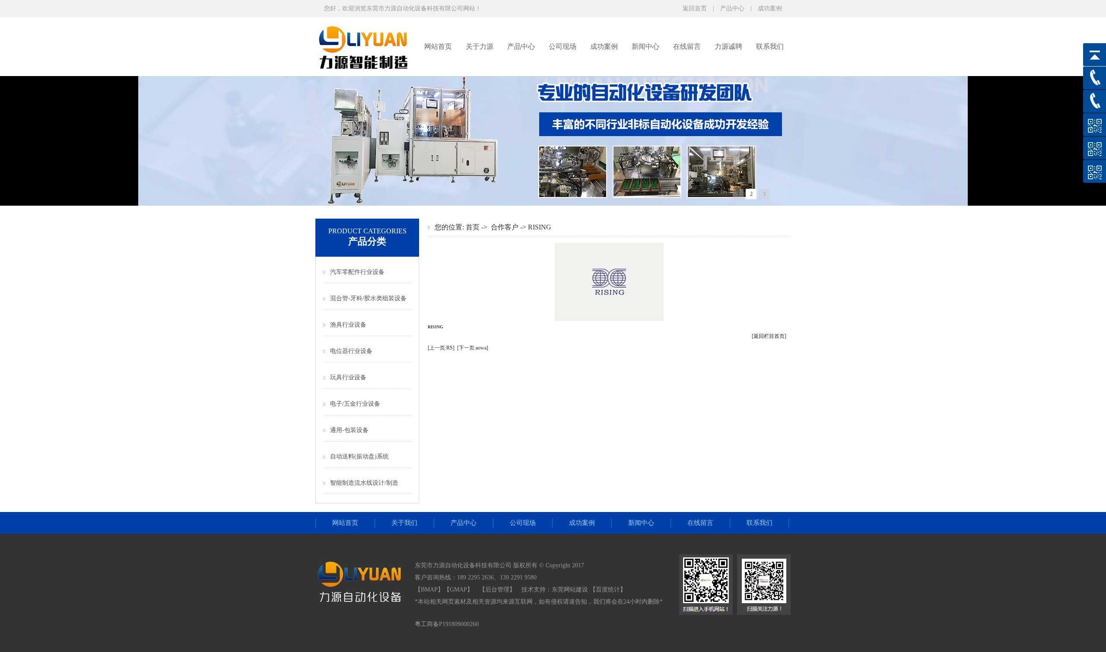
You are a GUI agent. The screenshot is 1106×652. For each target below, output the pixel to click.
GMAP (458, 589)
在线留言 (687, 46)
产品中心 (732, 8)
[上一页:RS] (441, 348)
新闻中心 (645, 46)
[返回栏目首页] (769, 336)
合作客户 (504, 227)
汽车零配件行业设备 (357, 272)
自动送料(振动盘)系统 (359, 456)
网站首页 (438, 46)
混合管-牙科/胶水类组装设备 (368, 298)
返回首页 (695, 8)
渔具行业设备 (348, 324)
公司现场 (562, 46)
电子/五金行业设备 (355, 404)
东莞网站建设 (570, 589)
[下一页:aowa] (472, 348)
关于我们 (404, 522)
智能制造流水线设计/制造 (364, 483)
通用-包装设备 (349, 430)
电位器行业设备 (351, 351)
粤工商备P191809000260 (447, 624)
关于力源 (479, 46)
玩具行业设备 (348, 377)
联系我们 (770, 46)
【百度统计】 (608, 589)
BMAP (429, 589)
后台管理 (497, 589)
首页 (473, 227)
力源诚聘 (728, 46)
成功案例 (770, 8)
